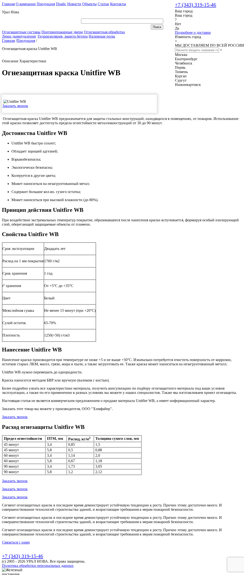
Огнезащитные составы (21, 32)
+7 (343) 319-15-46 (195, 5)
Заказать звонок (15, 106)
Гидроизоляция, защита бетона (63, 36)
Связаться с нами (16, 542)
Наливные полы (102, 36)
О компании (26, 4)
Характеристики (32, 61)
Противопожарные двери (62, 32)
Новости (74, 4)
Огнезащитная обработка (104, 32)
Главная (8, 4)
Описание (10, 61)
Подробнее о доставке (193, 32)
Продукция (46, 4)
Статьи (103, 4)
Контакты (118, 4)
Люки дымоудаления (19, 36)
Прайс (61, 4)
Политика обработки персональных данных (38, 566)
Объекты (89, 4)
